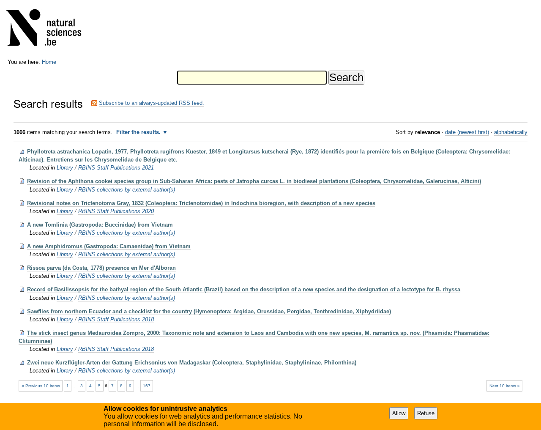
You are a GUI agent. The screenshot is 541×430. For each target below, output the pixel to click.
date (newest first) (467, 132)
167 (146, 385)
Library (65, 167)
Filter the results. (139, 132)
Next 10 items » (504, 385)
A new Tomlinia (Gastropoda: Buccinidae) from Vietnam (100, 225)
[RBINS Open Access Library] (49, 29)
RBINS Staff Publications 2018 (116, 319)
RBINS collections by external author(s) (126, 189)
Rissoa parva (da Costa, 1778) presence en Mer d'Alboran (101, 268)
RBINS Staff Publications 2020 (116, 211)
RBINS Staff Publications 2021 (116, 167)
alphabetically (510, 132)
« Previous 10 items (41, 385)
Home (49, 62)
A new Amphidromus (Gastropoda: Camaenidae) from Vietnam (109, 246)
